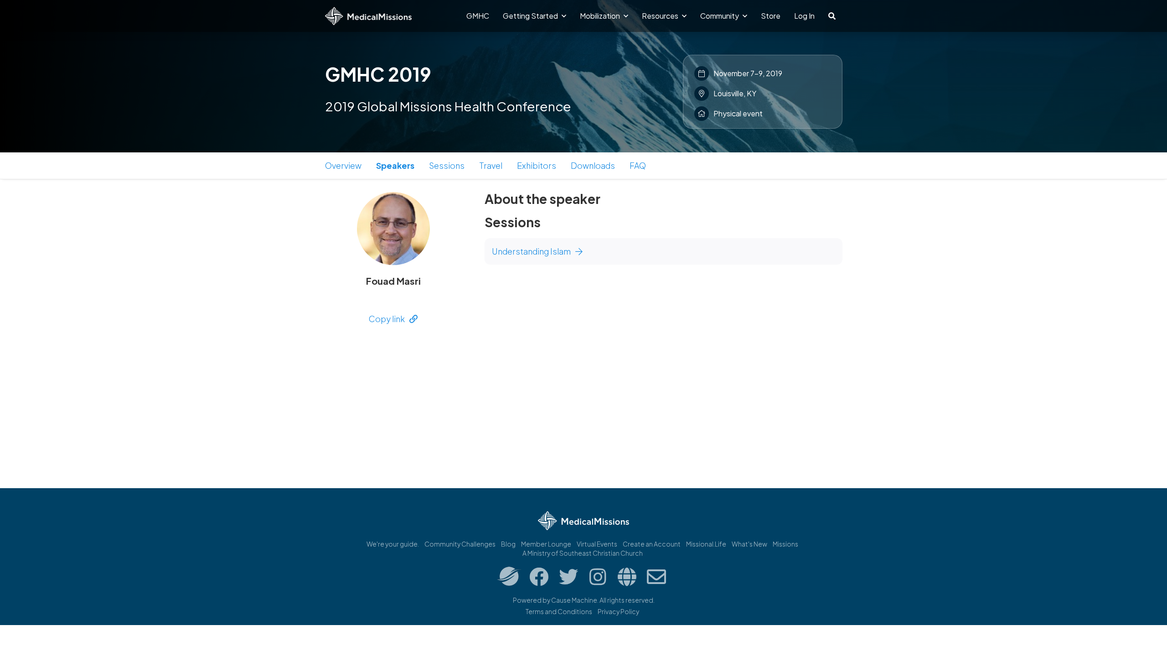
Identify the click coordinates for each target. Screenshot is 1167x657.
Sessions (447, 165)
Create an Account (652, 544)
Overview (343, 165)
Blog (508, 544)
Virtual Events (597, 544)
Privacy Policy (618, 611)
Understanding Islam (531, 251)
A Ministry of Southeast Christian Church (582, 553)
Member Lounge (546, 544)
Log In (804, 16)
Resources (661, 16)
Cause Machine (574, 600)
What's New (749, 544)
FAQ (638, 165)
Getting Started (531, 16)
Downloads (593, 165)
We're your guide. (393, 544)
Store (770, 16)
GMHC (477, 16)
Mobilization (600, 16)
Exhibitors (536, 165)
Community (720, 16)
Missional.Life (706, 544)
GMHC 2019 (378, 74)
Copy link (387, 318)
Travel (490, 165)
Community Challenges (460, 544)
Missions (785, 544)
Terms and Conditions (559, 611)
